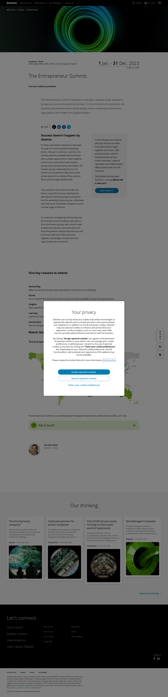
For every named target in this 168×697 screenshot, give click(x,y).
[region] (84, 348)
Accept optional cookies (84, 372)
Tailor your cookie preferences (84, 385)
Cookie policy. (109, 360)
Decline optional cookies (84, 378)
